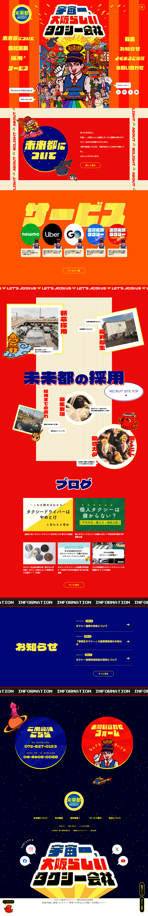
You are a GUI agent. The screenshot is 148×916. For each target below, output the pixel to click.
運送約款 (93, 830)
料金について (115, 818)
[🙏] (31, 849)
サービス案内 (96, 818)
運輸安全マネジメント (80, 830)
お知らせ (62, 826)
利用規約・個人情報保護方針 (61, 830)
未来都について (41, 818)
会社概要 (59, 818)
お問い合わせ (72, 826)
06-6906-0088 (40, 756)
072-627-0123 (40, 746)
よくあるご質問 (84, 826)
